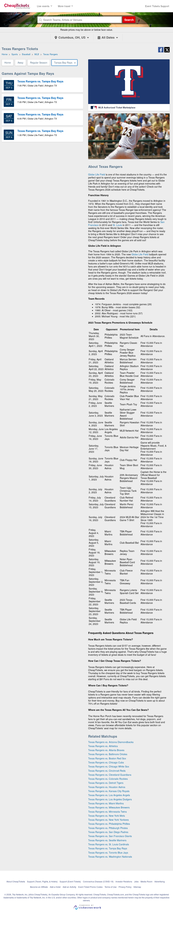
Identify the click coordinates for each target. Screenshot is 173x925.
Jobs (136, 881)
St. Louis (117, 225)
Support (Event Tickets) (70, 881)
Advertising (159, 881)
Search (129, 20)
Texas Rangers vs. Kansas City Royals (108, 791)
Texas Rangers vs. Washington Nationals (110, 856)
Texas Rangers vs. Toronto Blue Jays (108, 852)
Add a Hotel (55, 886)
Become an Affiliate (39, 886)
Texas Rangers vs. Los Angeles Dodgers (110, 799)
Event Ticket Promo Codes (90, 886)
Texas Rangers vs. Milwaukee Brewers (109, 807)
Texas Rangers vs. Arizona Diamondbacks (110, 742)
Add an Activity (69, 886)
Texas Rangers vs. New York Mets (106, 815)
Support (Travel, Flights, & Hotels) (42, 881)
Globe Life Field (96, 174)
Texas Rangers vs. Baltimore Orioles (107, 754)
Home (7, 62)
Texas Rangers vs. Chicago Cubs (106, 762)
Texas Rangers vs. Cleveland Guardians (109, 774)
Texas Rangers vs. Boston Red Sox (107, 758)
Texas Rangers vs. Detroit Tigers (105, 782)
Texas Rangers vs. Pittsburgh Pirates (108, 828)
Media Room (146, 881)
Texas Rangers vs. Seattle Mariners (107, 840)
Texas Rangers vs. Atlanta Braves (106, 750)
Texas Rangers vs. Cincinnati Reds (107, 770)
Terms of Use (111, 886)
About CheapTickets (15, 881)
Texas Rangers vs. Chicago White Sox (108, 766)
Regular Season (38, 62)
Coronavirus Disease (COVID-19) (98, 881)
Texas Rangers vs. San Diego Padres (108, 832)
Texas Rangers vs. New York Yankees (108, 819)
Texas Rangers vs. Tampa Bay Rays (107, 848)
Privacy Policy (125, 886)
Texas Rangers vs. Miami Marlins (106, 803)
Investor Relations (124, 881)
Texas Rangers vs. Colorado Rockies (108, 778)
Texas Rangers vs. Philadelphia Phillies (109, 823)
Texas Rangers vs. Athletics (103, 746)
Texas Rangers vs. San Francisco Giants (110, 836)
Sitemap (137, 886)
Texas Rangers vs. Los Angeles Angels (109, 795)
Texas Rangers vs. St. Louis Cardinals (108, 844)
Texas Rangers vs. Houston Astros (106, 787)
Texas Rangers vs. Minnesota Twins (107, 811)
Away (20, 62)
